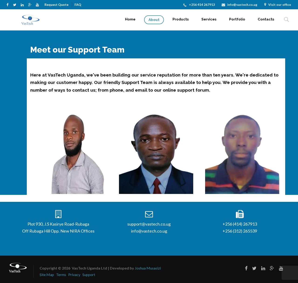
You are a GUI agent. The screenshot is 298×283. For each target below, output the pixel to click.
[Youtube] (38, 4)
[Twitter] (15, 4)
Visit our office (279, 5)
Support (88, 274)
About (154, 20)
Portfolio (237, 19)
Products (181, 19)
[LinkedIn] (23, 4)
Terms (61, 274)
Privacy (74, 274)
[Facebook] (9, 4)
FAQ (77, 5)
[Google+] (31, 4)
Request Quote (56, 5)
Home (130, 19)
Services (209, 19)
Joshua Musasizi (148, 268)
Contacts (266, 19)
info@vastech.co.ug (242, 5)
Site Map (47, 274)
